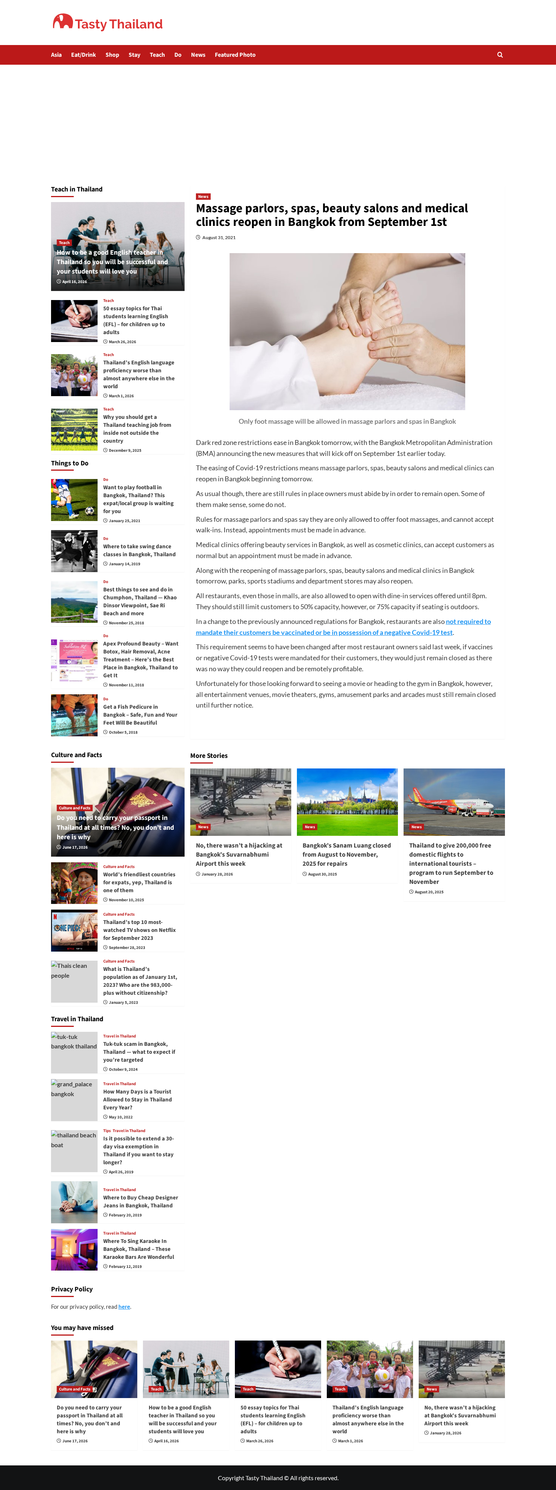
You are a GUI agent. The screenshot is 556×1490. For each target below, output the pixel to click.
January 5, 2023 (123, 1002)
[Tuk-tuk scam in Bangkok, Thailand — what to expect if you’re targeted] (74, 1053)
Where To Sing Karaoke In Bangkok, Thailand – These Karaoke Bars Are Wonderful (138, 1249)
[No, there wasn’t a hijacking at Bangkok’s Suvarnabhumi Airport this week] (240, 802)
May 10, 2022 (121, 1117)
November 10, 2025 (126, 900)
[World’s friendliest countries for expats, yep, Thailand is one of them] (74, 883)
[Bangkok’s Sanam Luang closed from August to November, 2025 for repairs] (347, 802)
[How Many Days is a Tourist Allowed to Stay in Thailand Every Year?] (74, 1100)
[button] (500, 54)
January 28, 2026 (217, 874)
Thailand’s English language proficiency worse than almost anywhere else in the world (139, 374)
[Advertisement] (278, 121)
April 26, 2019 (121, 1172)
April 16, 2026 (74, 282)
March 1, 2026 (121, 396)
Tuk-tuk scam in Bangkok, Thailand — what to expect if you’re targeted (139, 1052)
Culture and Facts (74, 808)
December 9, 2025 (125, 450)
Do (178, 55)
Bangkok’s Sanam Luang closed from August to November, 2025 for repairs (347, 854)
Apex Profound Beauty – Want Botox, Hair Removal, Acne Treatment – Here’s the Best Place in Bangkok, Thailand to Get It (141, 660)
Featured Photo (235, 55)
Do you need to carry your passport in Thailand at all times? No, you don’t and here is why (115, 827)
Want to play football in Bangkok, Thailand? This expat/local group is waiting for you (138, 499)
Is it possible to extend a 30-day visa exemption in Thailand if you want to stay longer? (138, 1150)
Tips (107, 1131)
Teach (157, 55)
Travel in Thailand (119, 1036)
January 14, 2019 (124, 564)
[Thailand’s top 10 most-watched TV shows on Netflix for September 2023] (74, 931)
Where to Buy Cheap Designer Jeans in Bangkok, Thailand (140, 1202)
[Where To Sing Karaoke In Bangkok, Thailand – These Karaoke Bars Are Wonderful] (74, 1250)
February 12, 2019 (125, 1266)
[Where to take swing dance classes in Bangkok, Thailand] (74, 551)
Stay (134, 55)
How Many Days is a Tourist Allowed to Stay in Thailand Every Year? (137, 1100)
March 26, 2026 (122, 342)
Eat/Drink (83, 55)
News (198, 55)
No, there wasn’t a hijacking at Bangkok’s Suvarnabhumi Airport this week (239, 854)
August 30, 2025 (322, 874)
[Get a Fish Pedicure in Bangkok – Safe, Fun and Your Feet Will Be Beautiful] (74, 715)
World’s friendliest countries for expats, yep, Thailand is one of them (139, 882)
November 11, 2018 (126, 685)
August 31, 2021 (219, 237)
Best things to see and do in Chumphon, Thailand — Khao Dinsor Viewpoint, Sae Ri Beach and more (140, 601)
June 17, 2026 (75, 847)
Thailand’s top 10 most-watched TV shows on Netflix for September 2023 (139, 930)
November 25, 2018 (126, 623)
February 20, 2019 (125, 1215)
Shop (112, 55)
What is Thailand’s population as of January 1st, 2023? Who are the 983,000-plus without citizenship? (140, 981)
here (124, 1306)
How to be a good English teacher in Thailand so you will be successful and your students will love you (112, 262)
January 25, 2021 (124, 521)
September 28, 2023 (127, 947)
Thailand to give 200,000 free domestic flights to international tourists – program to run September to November (451, 863)
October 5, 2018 (123, 732)
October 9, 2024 (123, 1069)
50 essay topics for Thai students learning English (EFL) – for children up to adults (135, 320)
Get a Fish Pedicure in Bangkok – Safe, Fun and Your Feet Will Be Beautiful (140, 715)
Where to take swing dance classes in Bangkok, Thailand (139, 550)
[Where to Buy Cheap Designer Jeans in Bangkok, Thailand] (74, 1202)
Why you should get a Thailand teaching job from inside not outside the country (137, 429)
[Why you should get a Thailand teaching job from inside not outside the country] (74, 430)
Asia (56, 55)
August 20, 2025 (429, 892)
